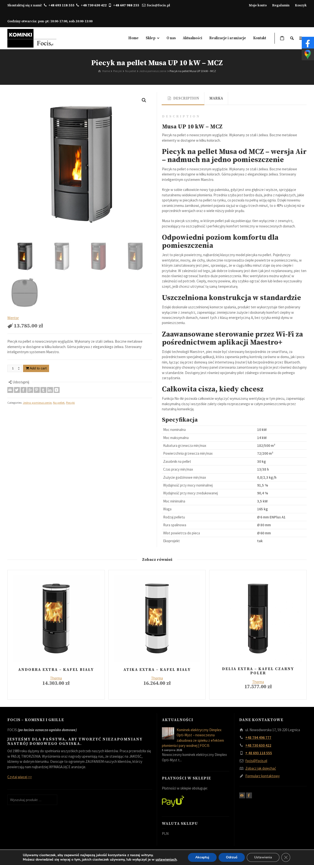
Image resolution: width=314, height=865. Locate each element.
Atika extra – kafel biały (157, 669)
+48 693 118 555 (61, 5)
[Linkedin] (50, 390)
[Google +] (30, 390)
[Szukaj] (292, 38)
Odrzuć (231, 857)
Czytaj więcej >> (19, 777)
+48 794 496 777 (258, 737)
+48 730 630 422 (94, 5)
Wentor (13, 317)
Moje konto (258, 5)
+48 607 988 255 (127, 5)
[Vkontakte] (57, 390)
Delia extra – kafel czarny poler (258, 671)
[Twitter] (17, 390)
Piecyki (70, 402)
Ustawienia (263, 857)
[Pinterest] (37, 390)
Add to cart (38, 368)
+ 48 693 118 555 (258, 753)
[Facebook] (23, 390)
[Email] (10, 390)
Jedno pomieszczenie (37, 402)
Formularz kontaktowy (262, 776)
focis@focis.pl (158, 5)
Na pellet (59, 402)
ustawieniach (166, 859)
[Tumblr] (43, 390)
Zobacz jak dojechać (260, 768)
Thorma (56, 678)
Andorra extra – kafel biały (56, 669)
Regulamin (280, 5)
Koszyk (301, 5)
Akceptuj (202, 857)
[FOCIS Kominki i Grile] (31, 38)
